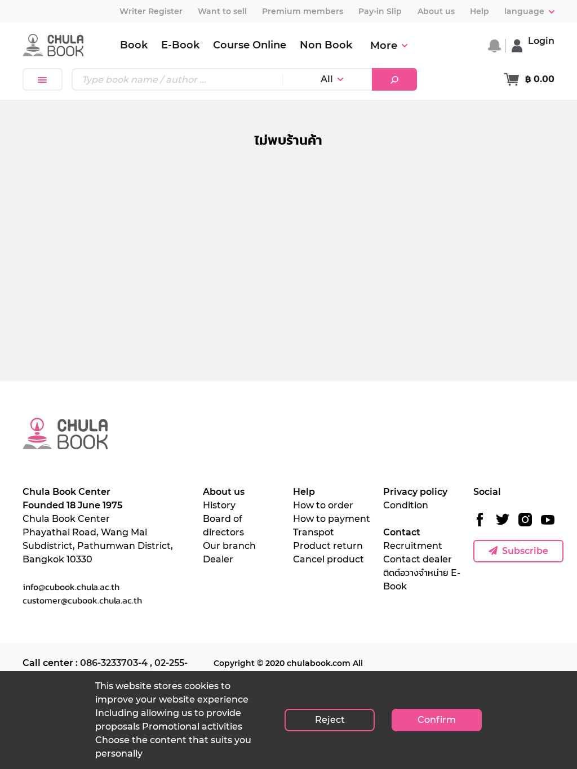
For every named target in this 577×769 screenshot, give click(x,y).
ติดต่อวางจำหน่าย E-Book (421, 579)
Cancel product (328, 559)
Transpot (313, 532)
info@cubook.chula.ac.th (71, 586)
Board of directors (223, 525)
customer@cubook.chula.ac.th (82, 600)
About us (224, 491)
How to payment (331, 518)
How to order (323, 505)
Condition (405, 505)
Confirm (437, 719)
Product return (328, 545)
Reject (330, 719)
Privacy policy (415, 491)
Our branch (229, 545)
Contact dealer (417, 559)
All (327, 79)
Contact (401, 532)
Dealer (218, 559)
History (219, 505)
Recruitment (412, 545)
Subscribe (525, 551)
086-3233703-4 (114, 663)
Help (304, 491)
